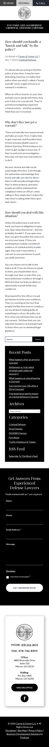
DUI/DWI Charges (18, 433)
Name (9, 501)
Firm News (14, 437)
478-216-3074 (29, 645)
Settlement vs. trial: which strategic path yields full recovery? (21, 370)
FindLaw (24, 737)
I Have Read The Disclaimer (20, 576)
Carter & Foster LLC (28, 56)
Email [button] (25, 3)
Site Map (22, 730)
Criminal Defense (27, 59)
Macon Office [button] (25, 687)
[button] (8, 3)
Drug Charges (16, 429)
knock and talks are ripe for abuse (22, 177)
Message (10, 544)
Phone (9, 515)
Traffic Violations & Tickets (22, 442)
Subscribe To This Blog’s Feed (23, 456)
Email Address (13, 529)
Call (42, 3)
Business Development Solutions (23, 734)
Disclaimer (11, 571)
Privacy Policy (35, 730)
